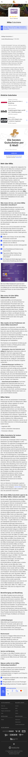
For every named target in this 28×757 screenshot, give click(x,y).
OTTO (16, 710)
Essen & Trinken (7, 5)
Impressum (17, 719)
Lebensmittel (17, 487)
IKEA (16, 708)
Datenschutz (19, 157)
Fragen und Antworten (5, 710)
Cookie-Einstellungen (19, 724)
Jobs (2, 713)
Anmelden (14, 153)
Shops (2, 719)
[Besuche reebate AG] (14, 748)
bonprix (17, 705)
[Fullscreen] (14, 280)
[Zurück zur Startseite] (14, 2)
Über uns (3, 705)
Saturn (16, 713)
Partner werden (4, 708)
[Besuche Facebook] (14, 744)
